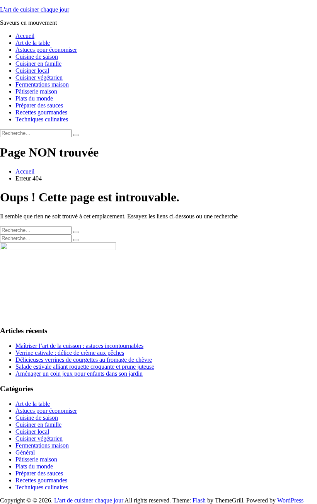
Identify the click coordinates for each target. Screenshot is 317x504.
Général (25, 452)
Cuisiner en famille (38, 63)
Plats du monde (34, 98)
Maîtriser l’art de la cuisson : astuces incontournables (79, 345)
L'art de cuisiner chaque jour (34, 9)
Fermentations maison (42, 84)
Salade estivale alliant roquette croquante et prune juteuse (84, 366)
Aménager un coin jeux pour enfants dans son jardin (79, 373)
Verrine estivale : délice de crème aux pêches (69, 352)
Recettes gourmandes (41, 112)
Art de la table (32, 42)
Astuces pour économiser (46, 49)
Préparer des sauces (39, 105)
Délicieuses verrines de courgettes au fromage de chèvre (83, 359)
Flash (199, 500)
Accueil (24, 35)
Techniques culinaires (41, 119)
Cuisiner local (32, 70)
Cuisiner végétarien (39, 77)
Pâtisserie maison (36, 91)
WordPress (290, 500)
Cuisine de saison (36, 56)
